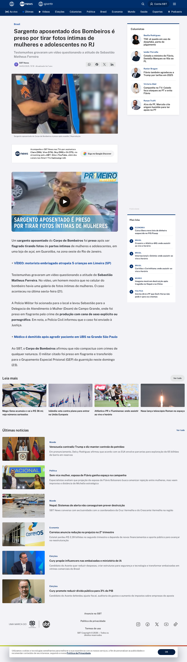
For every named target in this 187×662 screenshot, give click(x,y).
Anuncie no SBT (93, 613)
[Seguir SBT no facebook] (147, 624)
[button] (24, 404)
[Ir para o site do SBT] (46, 624)
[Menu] (174, 4)
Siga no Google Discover (99, 153)
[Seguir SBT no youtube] (166, 624)
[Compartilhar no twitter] (104, 64)
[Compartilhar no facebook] (96, 64)
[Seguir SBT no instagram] (138, 624)
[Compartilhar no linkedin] (112, 64)
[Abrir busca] (143, 4)
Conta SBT (160, 3)
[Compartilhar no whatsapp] (89, 64)
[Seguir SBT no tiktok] (175, 624)
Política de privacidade (92, 621)
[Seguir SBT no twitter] (157, 624)
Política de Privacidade (79, 653)
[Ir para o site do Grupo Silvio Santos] (24, 624)
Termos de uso (93, 628)
